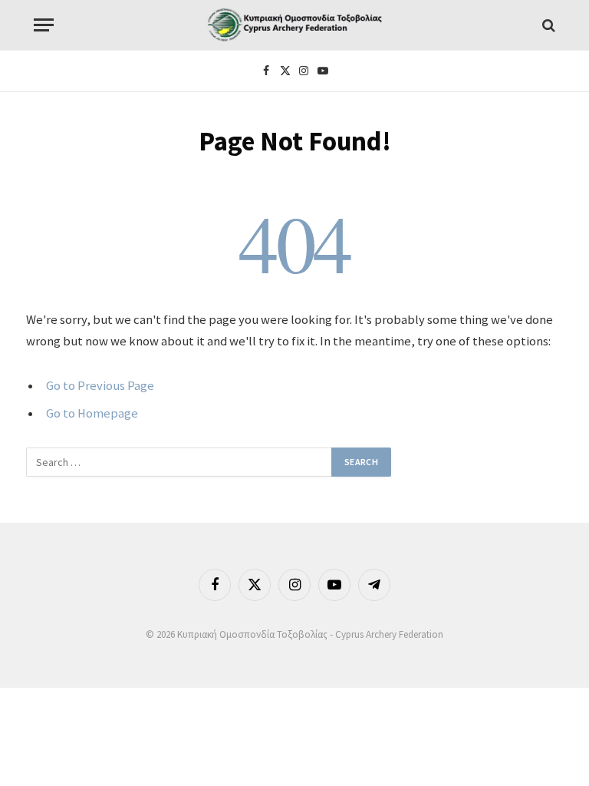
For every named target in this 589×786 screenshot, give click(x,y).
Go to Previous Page (100, 386)
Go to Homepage (92, 413)
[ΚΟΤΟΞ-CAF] (294, 25)
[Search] (547, 25)
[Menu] (44, 25)
